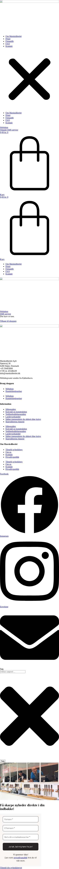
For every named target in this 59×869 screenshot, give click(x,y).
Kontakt (8, 46)
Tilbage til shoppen (8, 321)
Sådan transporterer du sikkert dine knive (23, 419)
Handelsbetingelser (13, 391)
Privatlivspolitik (12, 457)
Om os (8, 452)
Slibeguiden (10, 409)
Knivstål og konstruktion (16, 412)
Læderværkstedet (12, 417)
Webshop (9, 389)
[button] (29, 79)
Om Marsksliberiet (13, 36)
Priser (7, 39)
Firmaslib (9, 41)
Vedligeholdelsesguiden (15, 414)
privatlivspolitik (20, 857)
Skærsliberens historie (14, 422)
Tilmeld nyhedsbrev (14, 449)
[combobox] (12, 671)
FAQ (7, 44)
